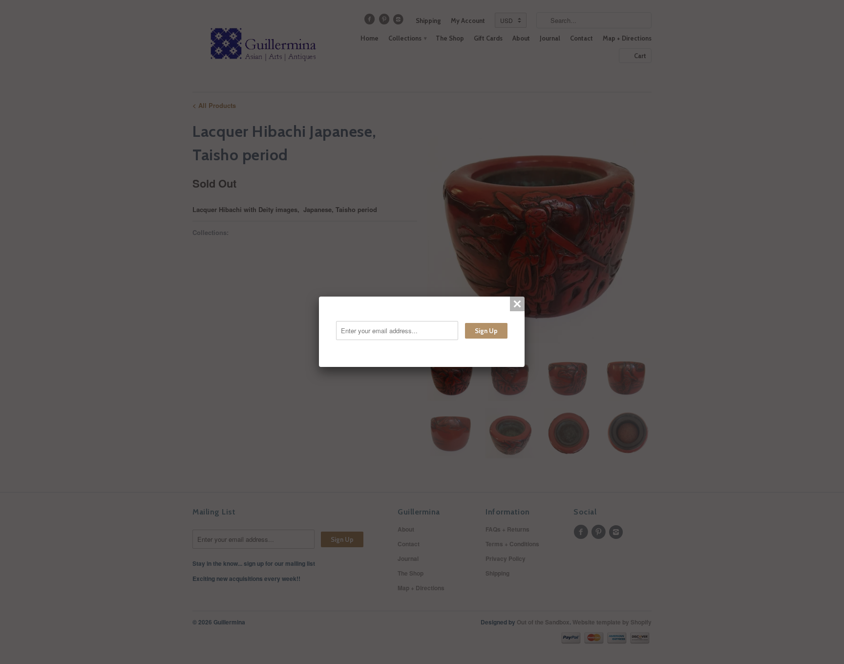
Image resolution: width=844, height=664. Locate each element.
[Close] (517, 304)
